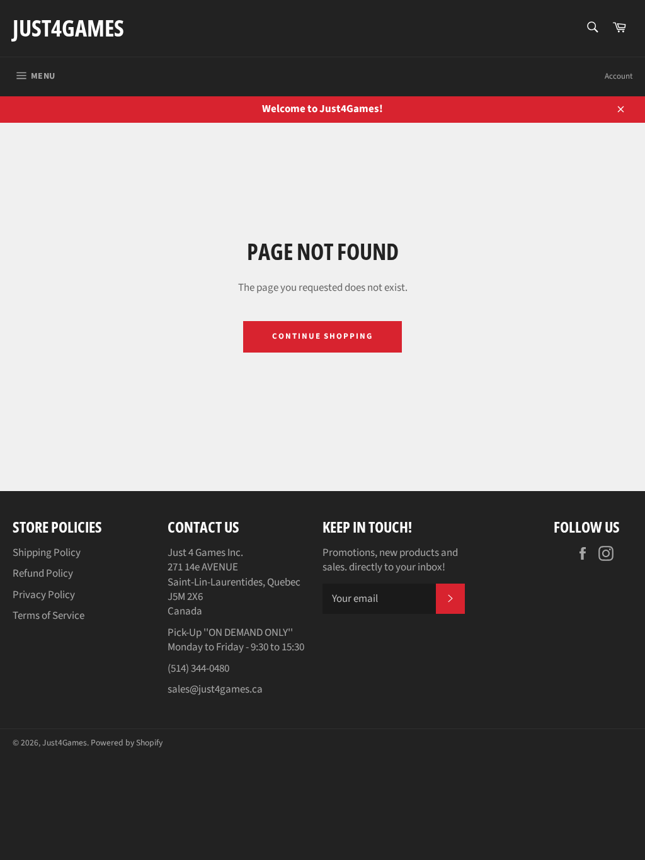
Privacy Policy (44, 595)
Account (618, 76)
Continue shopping (322, 336)
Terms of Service (48, 615)
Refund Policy (43, 573)
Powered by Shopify (127, 743)
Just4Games (68, 28)
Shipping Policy (47, 552)
